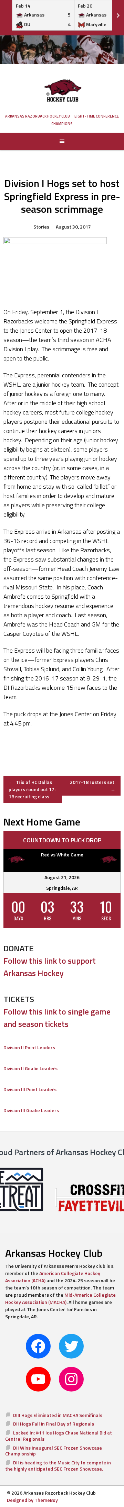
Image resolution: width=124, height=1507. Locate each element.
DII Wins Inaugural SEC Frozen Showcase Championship (53, 1451)
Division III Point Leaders (29, 1089)
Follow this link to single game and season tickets (57, 1017)
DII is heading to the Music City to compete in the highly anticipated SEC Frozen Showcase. (58, 1465)
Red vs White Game (62, 854)
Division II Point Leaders (29, 1047)
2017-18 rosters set (92, 785)
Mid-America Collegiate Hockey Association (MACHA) (60, 1298)
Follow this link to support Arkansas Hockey (49, 966)
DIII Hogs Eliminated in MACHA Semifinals (57, 1415)
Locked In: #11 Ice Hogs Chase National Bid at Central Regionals (58, 1435)
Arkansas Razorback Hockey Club (37, 116)
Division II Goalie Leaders (30, 1068)
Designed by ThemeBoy (32, 1500)
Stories (41, 226)
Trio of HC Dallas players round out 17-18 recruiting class (32, 789)
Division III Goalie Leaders (31, 1110)
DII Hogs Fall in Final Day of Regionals (53, 1423)
